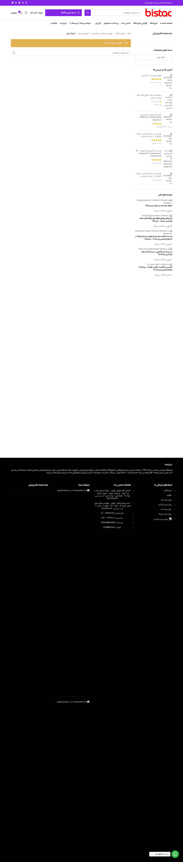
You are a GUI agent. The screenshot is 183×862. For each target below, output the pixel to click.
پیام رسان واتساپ (161, 519)
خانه (129, 33)
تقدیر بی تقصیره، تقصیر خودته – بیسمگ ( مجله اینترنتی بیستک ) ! (155, 268)
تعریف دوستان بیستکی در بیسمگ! (158, 205)
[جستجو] (88, 13)
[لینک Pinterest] (19, 3)
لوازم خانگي (119, 33)
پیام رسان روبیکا (165, 514)
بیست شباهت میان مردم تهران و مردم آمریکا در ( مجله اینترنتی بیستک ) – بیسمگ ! (153, 238)
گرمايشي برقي (83, 33)
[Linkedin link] (16, 3)
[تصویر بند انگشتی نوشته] (153, 201)
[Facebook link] (26, 3)
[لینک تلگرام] (12, 3)
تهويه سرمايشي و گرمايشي (102, 33)
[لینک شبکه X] (23, 3)
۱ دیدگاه (157, 211)
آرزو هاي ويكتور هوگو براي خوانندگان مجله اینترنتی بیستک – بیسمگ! (156, 220)
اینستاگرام (167, 490)
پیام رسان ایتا (166, 500)
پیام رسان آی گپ (164, 504)
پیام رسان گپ (166, 509)
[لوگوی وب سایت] (158, 12)
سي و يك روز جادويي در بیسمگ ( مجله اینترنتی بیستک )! (156, 253)
